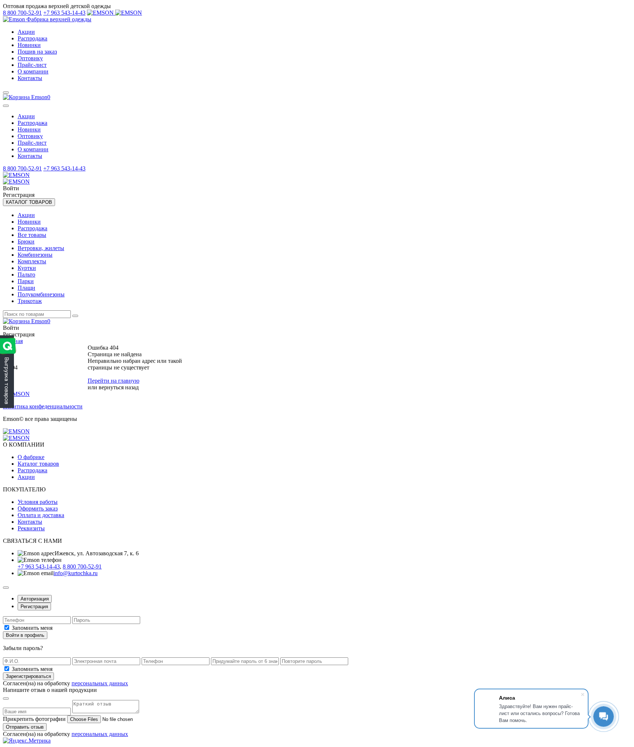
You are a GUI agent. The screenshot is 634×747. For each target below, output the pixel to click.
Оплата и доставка (41, 515)
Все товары (32, 235)
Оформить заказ (38, 508)
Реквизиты (31, 528)
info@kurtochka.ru (76, 573)
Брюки (26, 241)
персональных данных (100, 683)
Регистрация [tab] (34, 606)
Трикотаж (30, 301)
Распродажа (32, 38)
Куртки (27, 268)
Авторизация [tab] (35, 599)
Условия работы (38, 502)
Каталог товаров (38, 464)
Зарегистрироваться (28, 676)
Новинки (29, 45)
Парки (26, 281)
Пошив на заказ (37, 51)
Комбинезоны (35, 255)
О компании (33, 71)
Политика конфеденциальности (43, 406)
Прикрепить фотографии (34, 719)
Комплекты (32, 261)
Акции (26, 32)
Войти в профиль (25, 635)
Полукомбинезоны (41, 294)
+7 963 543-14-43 (64, 13)
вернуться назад (119, 387)
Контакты (30, 78)
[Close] (6, 106)
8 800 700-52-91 (22, 13)
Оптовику (30, 58)
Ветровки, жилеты (41, 248)
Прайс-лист (32, 65)
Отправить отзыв (25, 727)
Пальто (26, 274)
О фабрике (31, 457)
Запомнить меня (32, 628)
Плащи (26, 288)
